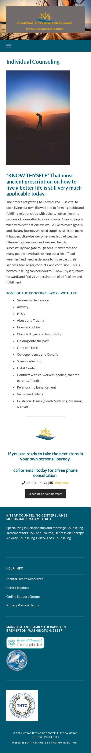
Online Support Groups (23, 596)
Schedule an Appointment (45, 493)
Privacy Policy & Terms (22, 605)
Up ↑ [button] (76, 742)
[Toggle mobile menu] (9, 46)
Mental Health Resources (24, 579)
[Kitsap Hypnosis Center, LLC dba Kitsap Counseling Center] (45, 19)
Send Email (61, 483)
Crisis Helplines (17, 588)
